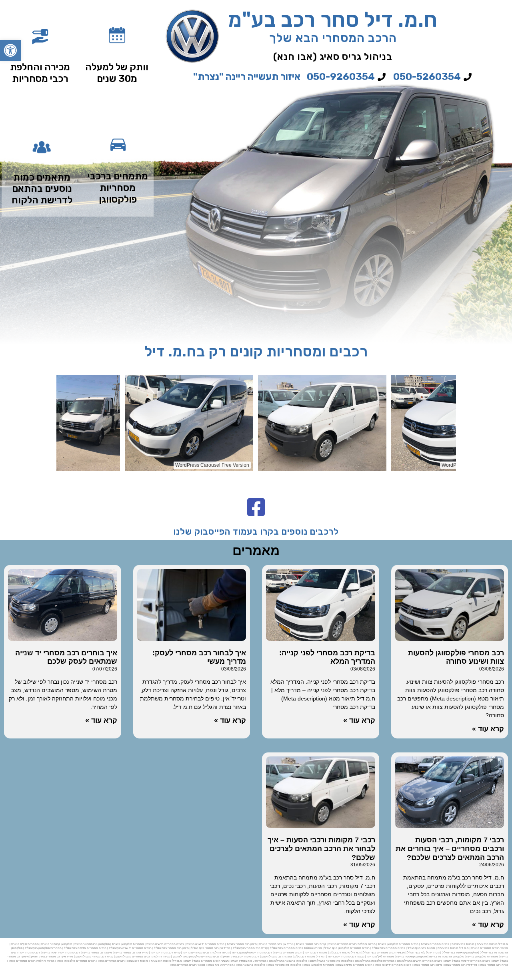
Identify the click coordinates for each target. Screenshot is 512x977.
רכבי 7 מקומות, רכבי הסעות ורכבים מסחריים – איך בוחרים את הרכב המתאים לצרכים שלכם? (450, 848)
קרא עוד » (488, 729)
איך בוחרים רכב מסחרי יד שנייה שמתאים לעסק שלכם (66, 657)
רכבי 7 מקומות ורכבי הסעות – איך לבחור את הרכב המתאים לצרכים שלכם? (321, 848)
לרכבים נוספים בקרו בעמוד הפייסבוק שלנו (256, 531)
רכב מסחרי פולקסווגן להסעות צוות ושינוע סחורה (456, 657)
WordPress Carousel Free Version (88, 465)
